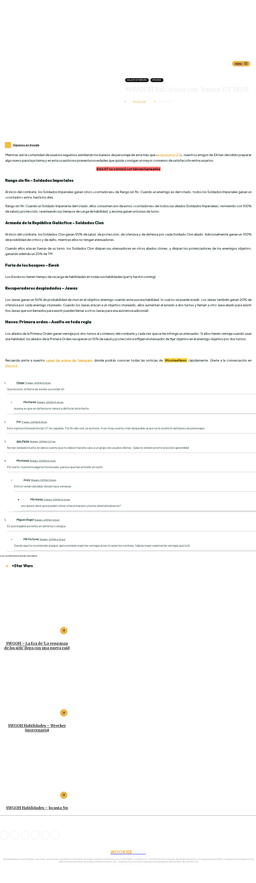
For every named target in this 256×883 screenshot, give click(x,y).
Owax (20, 382)
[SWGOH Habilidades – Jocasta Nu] (37, 770)
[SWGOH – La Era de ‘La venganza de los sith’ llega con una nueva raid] (37, 605)
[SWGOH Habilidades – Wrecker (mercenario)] (37, 687)
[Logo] (134, 46)
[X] (45, 835)
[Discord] (4, 835)
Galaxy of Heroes (137, 80)
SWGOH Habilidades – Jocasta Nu (37, 807)
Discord (11, 366)
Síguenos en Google (26, 145)
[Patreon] (25, 835)
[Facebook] (14, 835)
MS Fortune (139, 101)
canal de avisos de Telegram (69, 360)
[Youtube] (55, 835)
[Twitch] (35, 835)
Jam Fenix (22, 441)
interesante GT (169, 155)
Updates (156, 80)
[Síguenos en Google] (8, 145)
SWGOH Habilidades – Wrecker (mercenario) (37, 727)
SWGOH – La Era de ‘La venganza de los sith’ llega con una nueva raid (37, 645)
